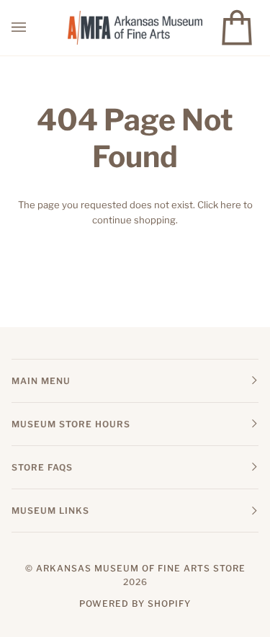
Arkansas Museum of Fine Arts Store (141, 568)
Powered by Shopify (135, 603)
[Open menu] (33, 27)
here (230, 204)
